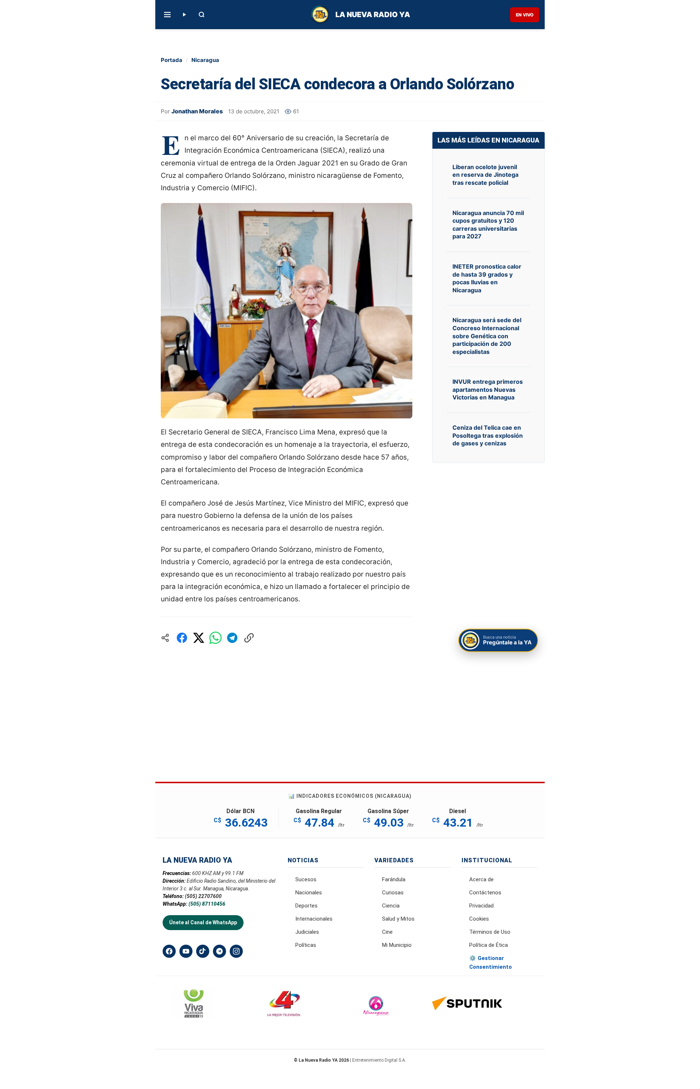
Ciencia (391, 905)
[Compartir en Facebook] (182, 638)
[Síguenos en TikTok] (202, 951)
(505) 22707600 (203, 896)
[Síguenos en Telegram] (219, 951)
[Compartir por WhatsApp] (215, 638)
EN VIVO (524, 14)
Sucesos (305, 879)
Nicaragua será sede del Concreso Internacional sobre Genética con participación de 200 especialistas (486, 335)
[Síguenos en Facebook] (169, 951)
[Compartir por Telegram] (232, 638)
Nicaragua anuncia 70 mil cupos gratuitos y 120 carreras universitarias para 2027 (488, 224)
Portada (171, 59)
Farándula (393, 879)
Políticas (305, 945)
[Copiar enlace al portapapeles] (249, 638)
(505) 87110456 (206, 904)
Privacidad (481, 905)
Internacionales (313, 919)
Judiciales (307, 932)
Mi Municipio (397, 945)
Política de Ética (488, 945)
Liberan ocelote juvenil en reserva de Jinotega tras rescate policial (485, 174)
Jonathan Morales (197, 111)
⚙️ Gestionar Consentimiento (490, 962)
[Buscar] (201, 14)
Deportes (306, 905)
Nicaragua (205, 59)
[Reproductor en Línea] (184, 14)
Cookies (479, 919)
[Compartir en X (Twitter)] (198, 638)
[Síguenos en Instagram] (236, 951)
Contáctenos (485, 892)
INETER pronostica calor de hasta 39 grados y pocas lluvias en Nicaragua (486, 278)
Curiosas (393, 892)
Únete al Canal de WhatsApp (203, 922)
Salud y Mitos (398, 919)
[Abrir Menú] (167, 14)
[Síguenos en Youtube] (185, 951)
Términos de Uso (489, 932)
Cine (387, 932)
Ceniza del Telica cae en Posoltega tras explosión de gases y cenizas (487, 435)
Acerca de (481, 879)
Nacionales (308, 892)
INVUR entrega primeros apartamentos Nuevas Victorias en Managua (487, 389)
